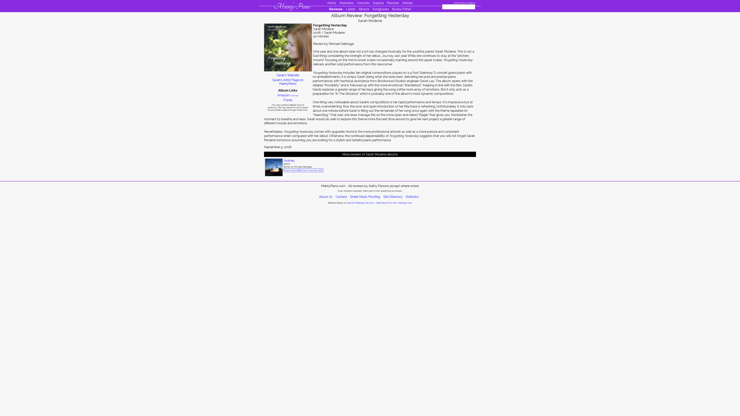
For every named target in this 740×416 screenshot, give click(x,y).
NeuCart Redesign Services (360, 203)
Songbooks (381, 9)
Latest (350, 9)
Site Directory (393, 197)
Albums (363, 9)
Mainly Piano (292, 6)
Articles (407, 3)
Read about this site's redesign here (394, 203)
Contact (341, 197)
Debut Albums (291, 170)
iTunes (288, 100)
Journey (289, 160)
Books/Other (401, 9)
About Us (325, 197)
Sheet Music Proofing (365, 197)
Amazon (287, 95)
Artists (331, 3)
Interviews (346, 3)
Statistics (412, 197)
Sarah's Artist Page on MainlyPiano (287, 82)
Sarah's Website (288, 75)
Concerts (363, 3)
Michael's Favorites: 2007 (311, 170)
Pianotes (393, 3)
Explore (378, 3)
